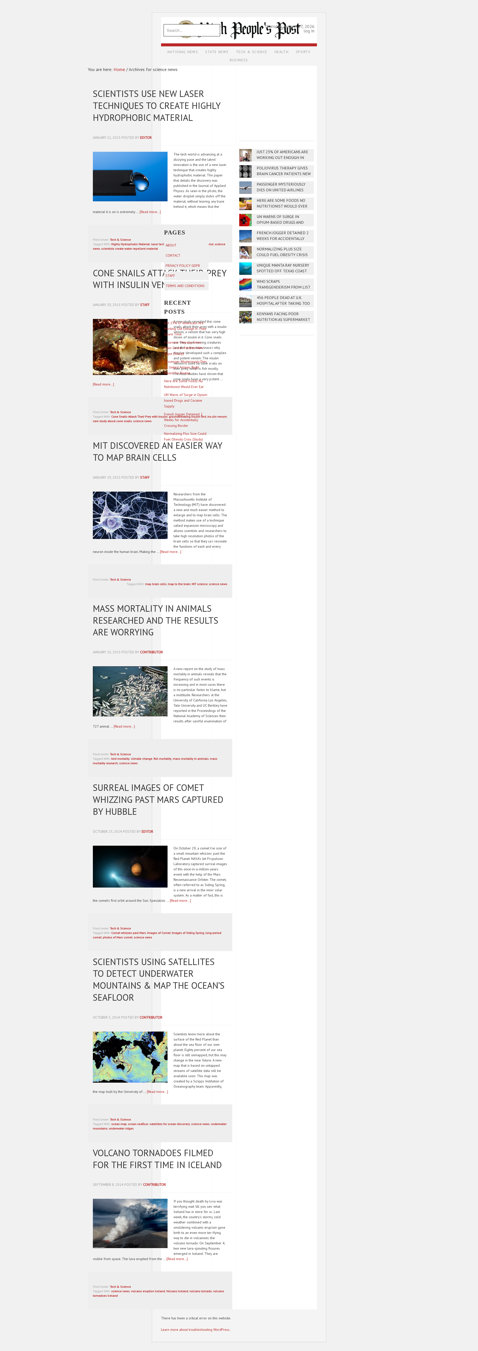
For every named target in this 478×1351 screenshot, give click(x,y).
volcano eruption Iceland (148, 1291)
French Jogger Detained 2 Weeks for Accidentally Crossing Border (283, 238)
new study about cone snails (112, 421)
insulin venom (217, 416)
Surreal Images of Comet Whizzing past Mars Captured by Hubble (158, 799)
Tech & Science (120, 239)
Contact (173, 255)
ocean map (119, 1124)
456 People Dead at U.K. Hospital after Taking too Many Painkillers (283, 303)
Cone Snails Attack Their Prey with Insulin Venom (159, 279)
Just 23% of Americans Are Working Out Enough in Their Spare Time (282, 157)
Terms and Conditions (185, 286)
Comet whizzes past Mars (128, 933)
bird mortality (120, 758)
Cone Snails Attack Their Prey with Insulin (139, 416)
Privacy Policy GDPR (183, 265)
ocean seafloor (138, 1124)
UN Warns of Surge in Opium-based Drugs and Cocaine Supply (280, 222)
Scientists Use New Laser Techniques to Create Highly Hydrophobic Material (156, 105)
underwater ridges (121, 1128)
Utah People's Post (239, 17)
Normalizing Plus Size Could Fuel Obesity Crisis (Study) (282, 254)
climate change (141, 758)
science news (142, 421)
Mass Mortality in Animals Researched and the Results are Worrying (155, 620)
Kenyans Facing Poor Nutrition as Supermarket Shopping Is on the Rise (283, 319)
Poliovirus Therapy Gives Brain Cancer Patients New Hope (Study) (284, 173)
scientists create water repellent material (129, 248)
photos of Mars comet (117, 937)
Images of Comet (159, 933)
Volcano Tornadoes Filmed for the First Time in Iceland (157, 1159)
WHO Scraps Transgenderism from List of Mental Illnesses (283, 287)
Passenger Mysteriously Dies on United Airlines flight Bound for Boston (282, 190)
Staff (170, 275)
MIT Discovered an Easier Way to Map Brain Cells (157, 451)
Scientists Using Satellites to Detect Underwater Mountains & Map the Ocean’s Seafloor (159, 979)
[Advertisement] (276, 100)
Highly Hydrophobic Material (130, 244)
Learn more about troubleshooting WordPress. (195, 1329)
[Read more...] (150, 212)
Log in (308, 31)
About (171, 245)
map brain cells (156, 584)
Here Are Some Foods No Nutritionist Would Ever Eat (282, 206)
